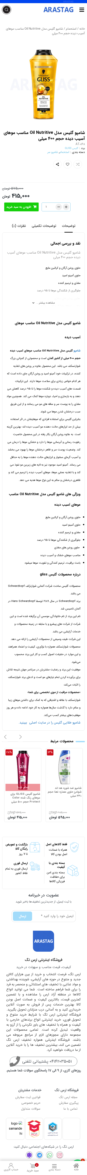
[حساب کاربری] (11, 1165)
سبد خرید (33, 1168)
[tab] (68, 226)
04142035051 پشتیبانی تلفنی (47, 1061)
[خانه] (76, 1165)
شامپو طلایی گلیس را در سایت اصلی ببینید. (49, 722)
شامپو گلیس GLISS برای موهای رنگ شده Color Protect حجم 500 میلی (67, 798)
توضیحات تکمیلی (44, 226)
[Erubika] (29, 1155)
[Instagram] (59, 1155)
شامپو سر (52, 152)
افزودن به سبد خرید (18, 207)
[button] (20, 737)
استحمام (71, 28)
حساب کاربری (11, 1170)
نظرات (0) (19, 226)
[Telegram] (39, 1155)
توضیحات (68, 226)
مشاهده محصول (70, 751)
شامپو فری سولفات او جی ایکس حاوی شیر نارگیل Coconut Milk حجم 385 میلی (24, 794)
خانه (82, 28)
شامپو (76, 351)
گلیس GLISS (71, 148)
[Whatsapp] (49, 1155)
